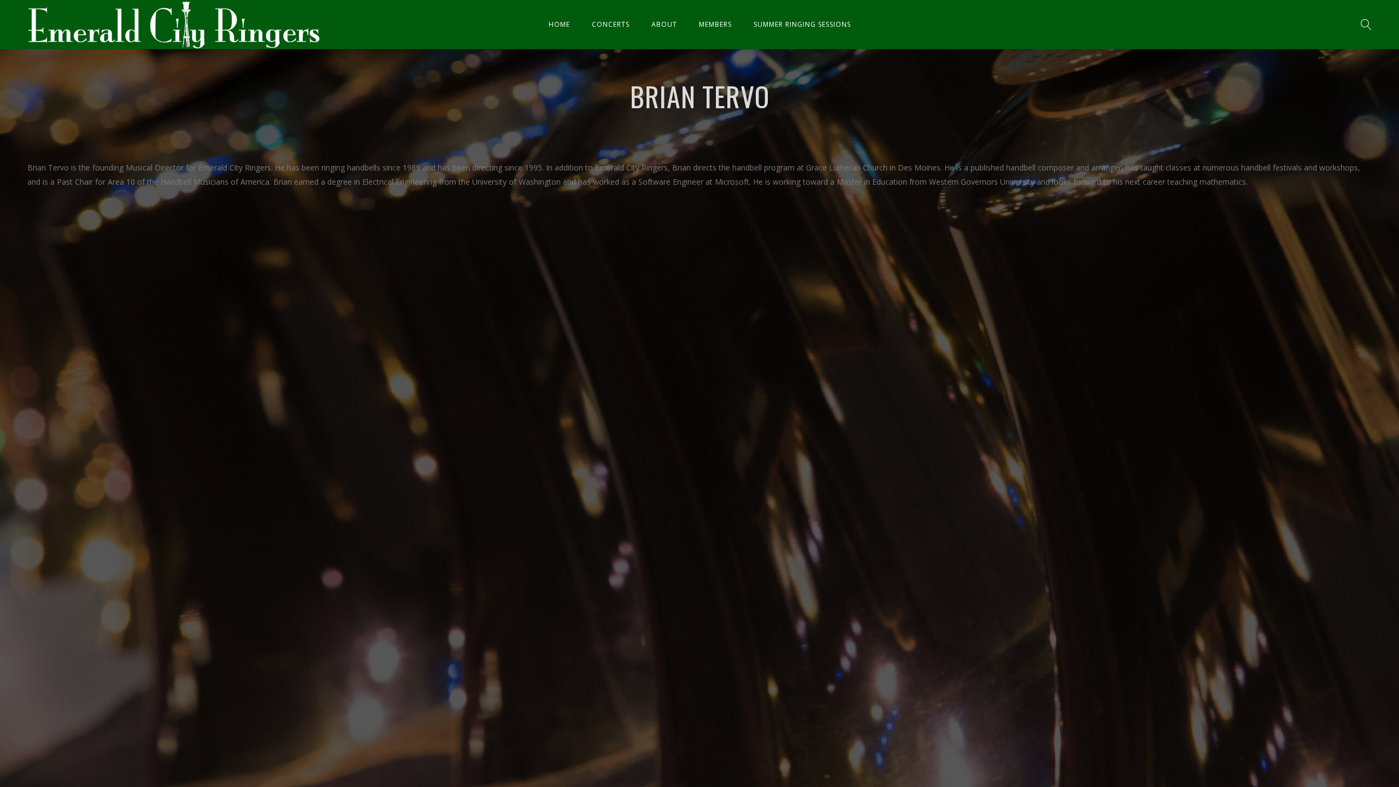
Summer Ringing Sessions (802, 24)
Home (559, 24)
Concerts (611, 24)
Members (715, 24)
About (664, 24)
